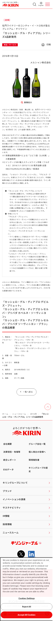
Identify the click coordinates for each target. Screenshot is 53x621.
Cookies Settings (26, 598)
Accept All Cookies (26, 615)
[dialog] (26, 589)
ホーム (5, 414)
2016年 (33, 414)
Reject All (26, 607)
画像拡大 (28, 102)
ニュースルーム (19, 414)
